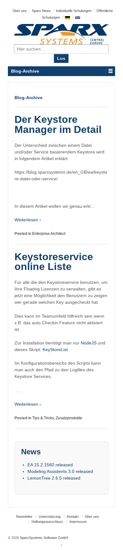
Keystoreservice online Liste (54, 261)
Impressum (78, 521)
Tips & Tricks (43, 418)
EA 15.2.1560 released (50, 464)
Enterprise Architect (48, 233)
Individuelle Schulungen (73, 11)
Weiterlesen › (28, 219)
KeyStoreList (55, 349)
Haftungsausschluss (47, 521)
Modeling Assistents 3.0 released (60, 471)
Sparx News (41, 11)
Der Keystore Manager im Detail (58, 124)
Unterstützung (50, 516)
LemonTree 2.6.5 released (53, 478)
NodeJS (89, 342)
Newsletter (24, 516)
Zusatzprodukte (69, 418)
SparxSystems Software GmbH (43, 538)
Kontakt (73, 516)
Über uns (20, 11)
